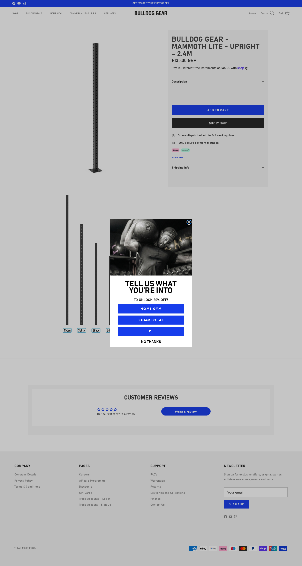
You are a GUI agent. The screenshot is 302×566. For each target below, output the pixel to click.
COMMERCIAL (151, 320)
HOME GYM (151, 309)
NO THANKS (151, 341)
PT (151, 331)
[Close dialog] (189, 222)
